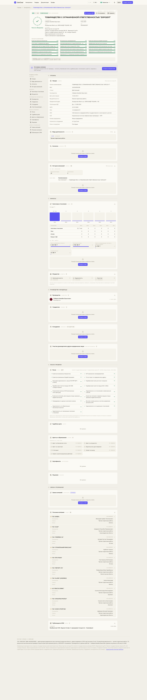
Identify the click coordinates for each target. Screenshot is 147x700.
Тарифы (53, 2)
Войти (119, 2)
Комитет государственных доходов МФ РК (56, 30)
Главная (19, 7)
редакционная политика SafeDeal (114, 649)
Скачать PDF (90, 13)
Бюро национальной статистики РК (54, 34)
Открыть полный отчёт (109, 68)
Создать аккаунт (127, 2)
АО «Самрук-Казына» (70, 32)
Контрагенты (29, 2)
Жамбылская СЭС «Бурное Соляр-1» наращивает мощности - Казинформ (71, 628)
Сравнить (111, 13)
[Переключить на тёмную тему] (114, 2)
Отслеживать (101, 13)
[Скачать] (115, 132)
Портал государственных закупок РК (54, 32)
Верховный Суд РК (73, 30)
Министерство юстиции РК (52, 29)
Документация (45, 2)
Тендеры (36, 2)
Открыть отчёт (83, 156)
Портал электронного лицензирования (55, 35)
